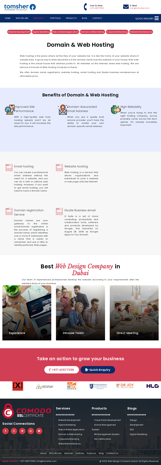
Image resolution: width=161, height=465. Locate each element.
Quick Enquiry (99, 370)
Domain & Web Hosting (92, 32)
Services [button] (38, 18)
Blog (84, 18)
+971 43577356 (97, 8)
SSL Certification (102, 439)
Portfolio (55, 18)
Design (133, 420)
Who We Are (22, 18)
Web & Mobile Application (65, 32)
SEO (132, 429)
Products (71, 18)
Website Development (19, 32)
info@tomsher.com (140, 8)
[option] (13, 386)
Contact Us (112, 453)
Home (8, 18)
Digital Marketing (41, 32)
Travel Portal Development (107, 420)
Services (68, 453)
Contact (97, 18)
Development (136, 424)
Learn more (55, 186)
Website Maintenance (141, 32)
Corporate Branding (117, 32)
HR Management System (107, 434)
